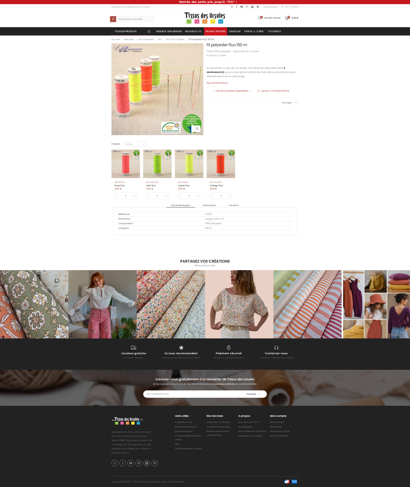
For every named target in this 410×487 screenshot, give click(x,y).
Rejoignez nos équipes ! (250, 435)
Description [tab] (209, 205)
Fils (160, 39)
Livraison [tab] (234, 205)
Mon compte (292, 6)
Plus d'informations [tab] (217, 83)
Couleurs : (116, 144)
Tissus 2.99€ (254, 31)
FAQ (177, 444)
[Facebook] (236, 7)
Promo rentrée (216, 31)
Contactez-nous (183, 422)
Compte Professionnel (218, 426)
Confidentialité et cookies (188, 448)
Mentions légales (184, 431)
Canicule (235, 31)
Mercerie (129, 39)
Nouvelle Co (193, 31)
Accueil (115, 39)
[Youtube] (241, 7)
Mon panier (276, 426)
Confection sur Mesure (218, 422)
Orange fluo (216, 185)
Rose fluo (120, 185)
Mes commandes (279, 435)
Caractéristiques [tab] (180, 205)
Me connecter (277, 422)
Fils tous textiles (175, 39)
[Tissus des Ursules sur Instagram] (34, 304)
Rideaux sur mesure (169, 31)
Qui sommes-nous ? (249, 422)
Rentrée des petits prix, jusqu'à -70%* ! (208, 2)
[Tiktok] (252, 7)
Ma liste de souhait (279, 431)
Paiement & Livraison (186, 426)
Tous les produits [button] (125, 31)
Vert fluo (151, 185)
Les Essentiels (146, 39)
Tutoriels (274, 31)
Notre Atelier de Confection (252, 431)
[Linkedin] (258, 7)
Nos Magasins (270, 6)
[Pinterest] (247, 7)
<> (296, 102)
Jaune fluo (184, 185)
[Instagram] (232, 7)
